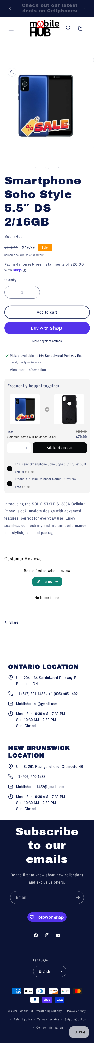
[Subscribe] (78, 897)
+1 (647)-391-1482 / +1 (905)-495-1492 (47, 693)
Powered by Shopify (48, 1011)
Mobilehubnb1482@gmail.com (40, 786)
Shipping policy (75, 1019)
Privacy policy (76, 1011)
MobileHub (27, 1011)
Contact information (49, 1027)
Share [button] (13, 622)
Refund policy (23, 1019)
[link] (25, 409)
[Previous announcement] (9, 8)
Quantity (10, 279)
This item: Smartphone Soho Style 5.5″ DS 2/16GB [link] (50, 464)
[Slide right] (58, 168)
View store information (28, 369)
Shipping (9, 255)
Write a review (47, 581)
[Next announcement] (84, 8)
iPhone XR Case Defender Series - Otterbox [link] (46, 479)
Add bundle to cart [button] (59, 447)
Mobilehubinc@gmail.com (37, 703)
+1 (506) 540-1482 (30, 776)
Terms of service (48, 1019)
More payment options (47, 341)
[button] (11, 28)
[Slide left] (35, 168)
